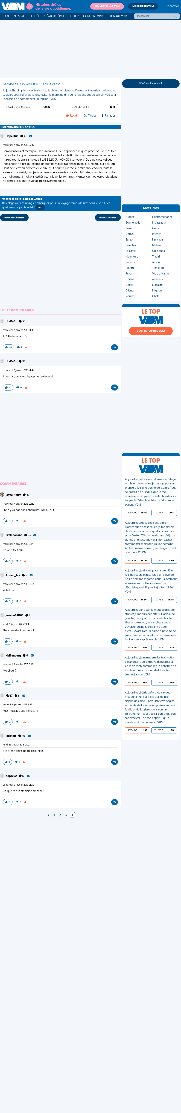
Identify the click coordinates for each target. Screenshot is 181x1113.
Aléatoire (20, 16)
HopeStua (12, 136)
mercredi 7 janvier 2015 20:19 (18, 145)
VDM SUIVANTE (107, 217)
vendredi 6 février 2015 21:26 (18, 785)
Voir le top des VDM (151, 331)
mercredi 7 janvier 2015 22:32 (18, 504)
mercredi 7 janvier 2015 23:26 (18, 584)
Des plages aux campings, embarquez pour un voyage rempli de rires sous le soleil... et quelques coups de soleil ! (56, 203)
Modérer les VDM (143, 6)
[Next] (48, 815)
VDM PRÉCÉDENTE (14, 217)
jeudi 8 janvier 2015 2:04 (16, 624)
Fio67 (9, 696)
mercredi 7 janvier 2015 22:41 (18, 544)
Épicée (35, 16)
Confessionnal (94, 16)
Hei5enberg (13, 655)
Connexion (173, 6)
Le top (74, 16)
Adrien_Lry (13, 575)
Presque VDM (118, 16)
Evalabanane (14, 535)
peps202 (11, 776)
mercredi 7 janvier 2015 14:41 (18, 370)
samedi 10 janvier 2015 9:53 (17, 704)
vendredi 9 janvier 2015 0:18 (18, 664)
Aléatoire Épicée (55, 16)
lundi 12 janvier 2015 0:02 (16, 745)
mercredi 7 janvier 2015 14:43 (18, 330)
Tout (5, 16)
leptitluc (11, 736)
